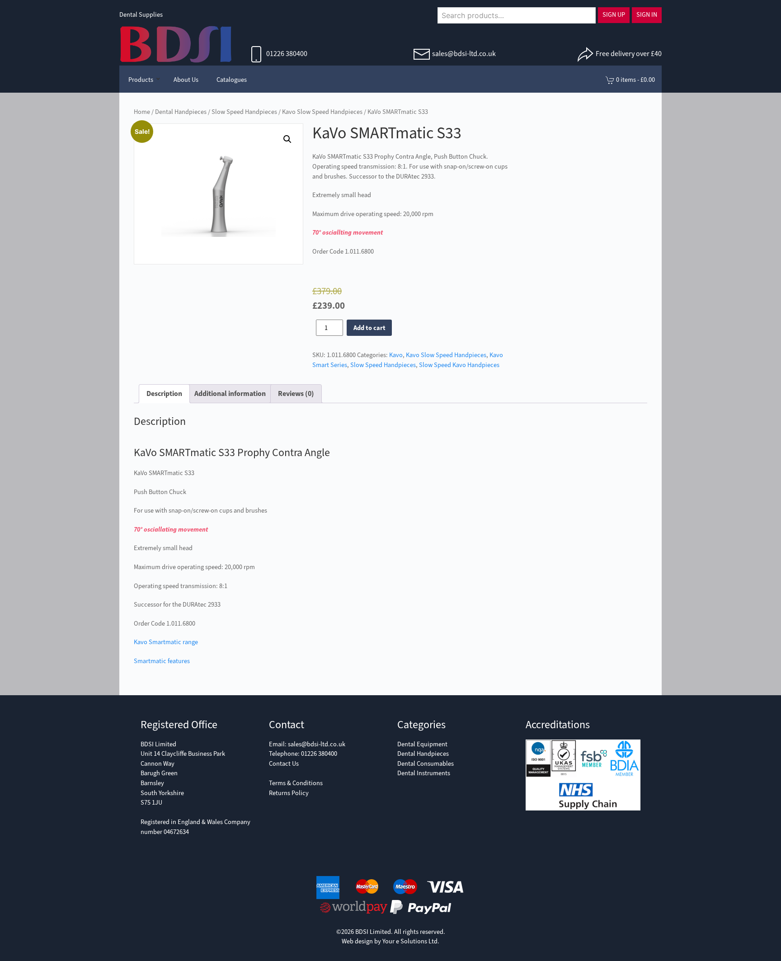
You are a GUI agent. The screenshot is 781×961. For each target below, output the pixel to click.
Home (142, 112)
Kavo (396, 355)
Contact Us (284, 763)
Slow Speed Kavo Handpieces (459, 365)
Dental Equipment (422, 744)
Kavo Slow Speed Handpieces (322, 112)
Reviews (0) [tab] (296, 393)
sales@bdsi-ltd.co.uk (464, 53)
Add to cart (369, 328)
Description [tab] (164, 393)
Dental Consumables (425, 763)
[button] (287, 139)
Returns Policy (289, 793)
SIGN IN (646, 14)
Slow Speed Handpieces (244, 112)
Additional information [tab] (230, 393)
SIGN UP (613, 14)
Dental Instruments (423, 773)
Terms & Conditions (296, 783)
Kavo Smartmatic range (166, 642)
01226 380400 (286, 53)
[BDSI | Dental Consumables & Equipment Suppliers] (175, 43)
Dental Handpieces (181, 112)
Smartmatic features (162, 661)
